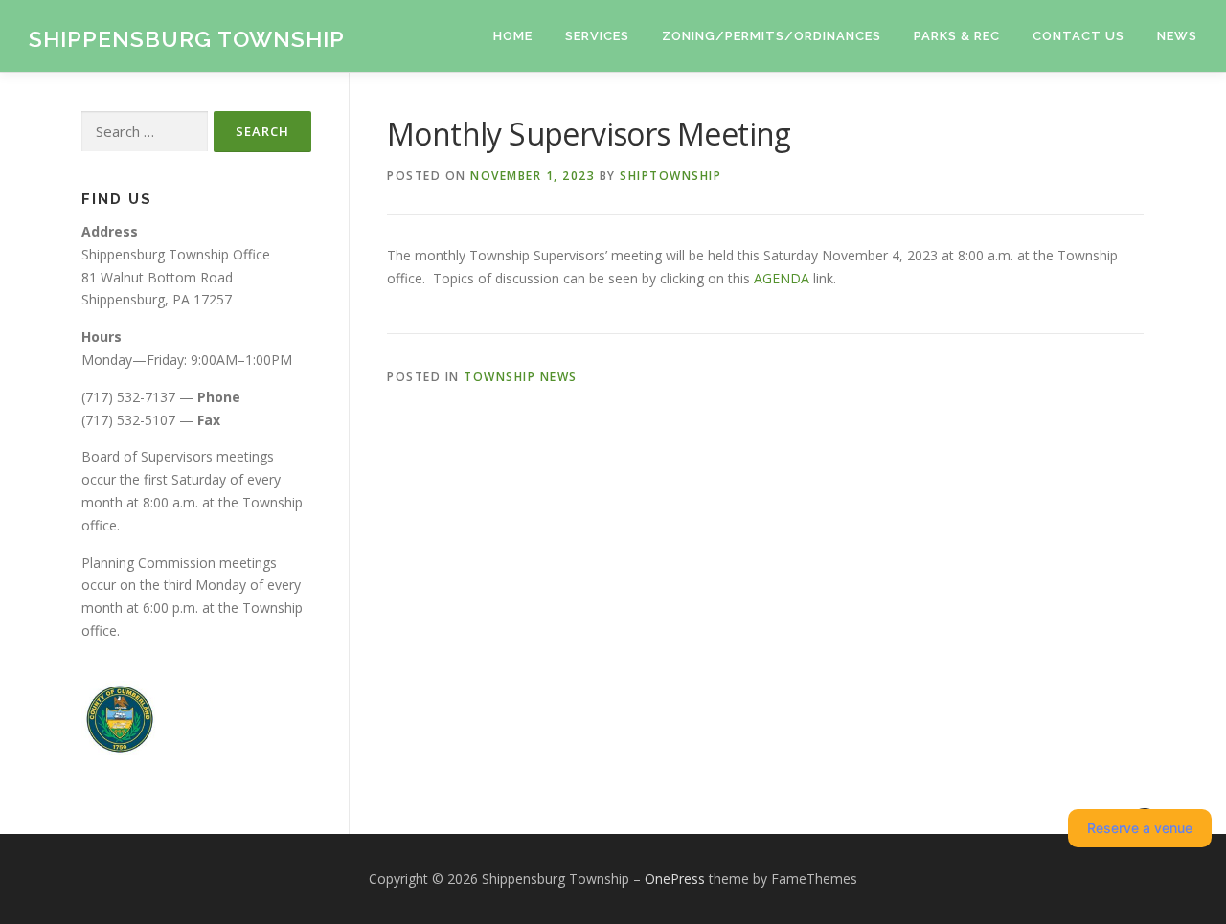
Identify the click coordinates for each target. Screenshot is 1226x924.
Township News (521, 377)
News (1177, 36)
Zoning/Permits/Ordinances (771, 36)
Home (513, 36)
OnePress (675, 878)
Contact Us (1078, 36)
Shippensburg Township (187, 39)
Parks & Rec (957, 36)
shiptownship (670, 176)
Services (597, 36)
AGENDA (781, 278)
